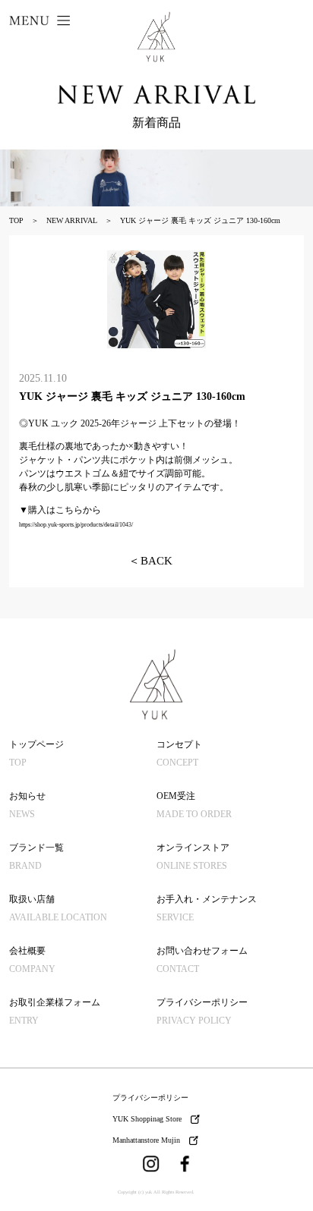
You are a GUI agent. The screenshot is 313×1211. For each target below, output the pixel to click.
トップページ (36, 753)
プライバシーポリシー (202, 1011)
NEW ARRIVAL (71, 220)
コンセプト (179, 753)
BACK (150, 561)
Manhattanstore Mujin (146, 1140)
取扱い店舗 (58, 908)
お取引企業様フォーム (54, 1011)
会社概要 (32, 959)
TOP (16, 220)
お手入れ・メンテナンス (206, 908)
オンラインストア (192, 856)
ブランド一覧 (36, 856)
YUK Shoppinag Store (147, 1119)
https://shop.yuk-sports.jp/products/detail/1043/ (76, 524)
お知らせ (27, 805)
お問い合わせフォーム (202, 959)
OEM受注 (194, 805)
